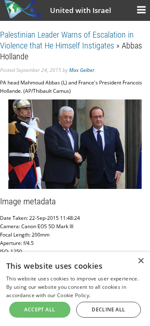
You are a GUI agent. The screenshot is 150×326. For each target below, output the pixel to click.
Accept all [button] (39, 309)
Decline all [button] (108, 309)
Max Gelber (82, 70)
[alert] (75, 289)
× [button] (141, 261)
